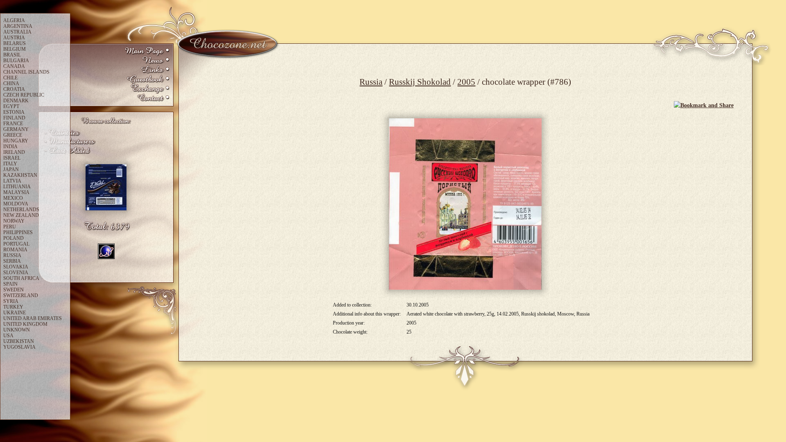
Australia (17, 32)
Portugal (16, 244)
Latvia (12, 181)
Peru (9, 227)
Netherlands (21, 209)
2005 (466, 82)
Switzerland (20, 295)
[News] (146, 60)
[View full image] (465, 204)
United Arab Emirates (32, 318)
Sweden (13, 290)
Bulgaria (16, 60)
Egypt (11, 106)
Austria (14, 38)
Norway (14, 221)
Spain (10, 284)
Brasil (12, 55)
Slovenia (15, 272)
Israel (11, 158)
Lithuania (17, 186)
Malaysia (16, 192)
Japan (11, 169)
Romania (15, 250)
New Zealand (21, 215)
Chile (10, 78)
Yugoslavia (19, 347)
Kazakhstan (20, 175)
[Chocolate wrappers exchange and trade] (146, 89)
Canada (14, 66)
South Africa (21, 278)
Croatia (14, 89)
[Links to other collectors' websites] (146, 70)
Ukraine (14, 313)
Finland (14, 118)
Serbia (12, 261)
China (11, 83)
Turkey (13, 307)
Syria (10, 301)
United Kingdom (25, 324)
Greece (12, 135)
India (10, 146)
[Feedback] (146, 98)
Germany (16, 129)
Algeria (14, 20)
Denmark (16, 101)
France (13, 123)
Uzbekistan (18, 341)
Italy (10, 164)
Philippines (18, 232)
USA (8, 335)
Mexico (13, 198)
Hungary (15, 141)
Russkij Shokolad (420, 82)
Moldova (15, 204)
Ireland (14, 152)
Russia (370, 82)
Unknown (16, 330)
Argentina (17, 26)
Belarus (14, 43)
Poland (13, 238)
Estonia (14, 112)
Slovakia (15, 267)
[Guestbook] (146, 79)
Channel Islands (26, 72)
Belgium (14, 49)
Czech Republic (23, 95)
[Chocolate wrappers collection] (146, 51)
